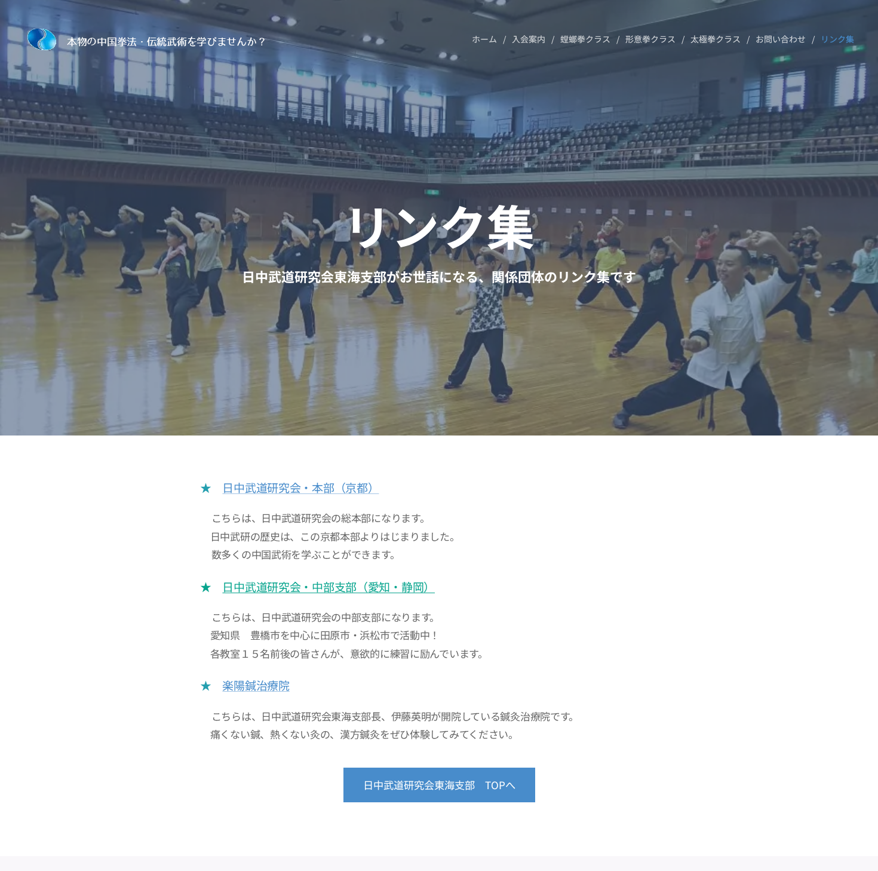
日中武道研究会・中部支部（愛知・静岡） (328, 586)
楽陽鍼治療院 (255, 685)
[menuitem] (487, 39)
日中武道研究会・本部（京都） (300, 487)
